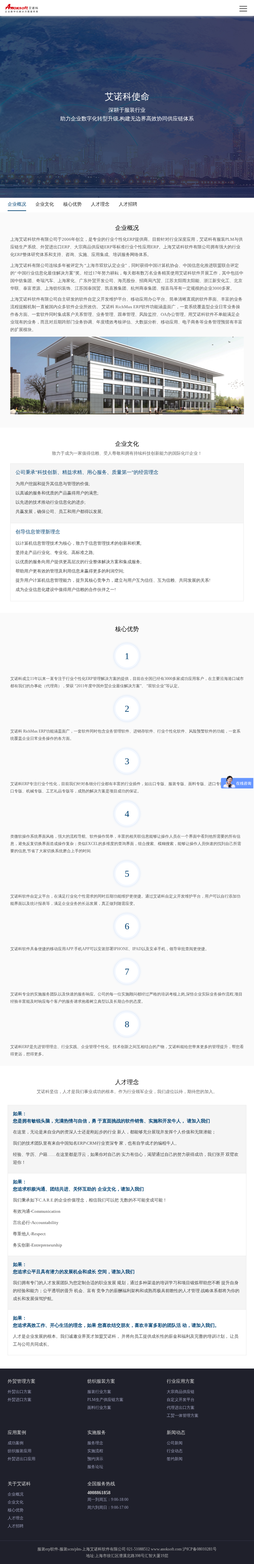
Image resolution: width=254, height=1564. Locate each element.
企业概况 (17, 204)
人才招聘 (128, 204)
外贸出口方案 (19, 1391)
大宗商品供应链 (180, 1391)
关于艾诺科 (19, 1483)
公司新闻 (175, 1443)
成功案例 (15, 1443)
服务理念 (95, 1443)
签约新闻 (175, 1459)
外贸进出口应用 (21, 1459)
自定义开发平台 (180, 1399)
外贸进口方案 (19, 1399)
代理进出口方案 (180, 1407)
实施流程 (95, 1451)
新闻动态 (176, 1432)
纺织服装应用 (19, 1451)
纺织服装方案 (101, 1381)
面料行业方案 (99, 1407)
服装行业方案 (99, 1391)
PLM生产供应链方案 (105, 1399)
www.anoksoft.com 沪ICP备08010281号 (184, 1549)
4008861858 (98, 1492)
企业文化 (44, 204)
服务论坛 (95, 1466)
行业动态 (175, 1451)
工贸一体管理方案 (182, 1415)
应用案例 (17, 1432)
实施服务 (96, 1432)
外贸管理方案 (21, 1381)
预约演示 (95, 1459)
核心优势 (72, 204)
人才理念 (100, 204)
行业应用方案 (180, 1381)
